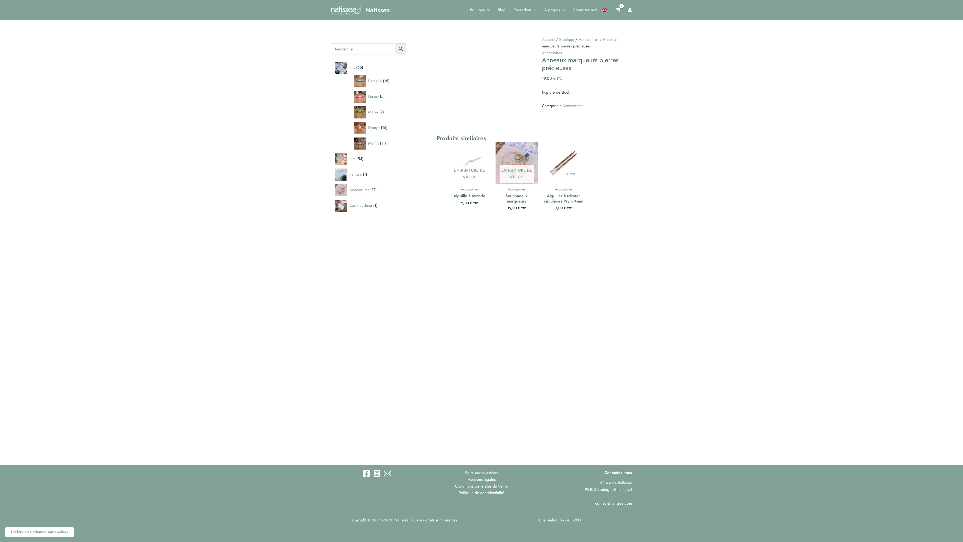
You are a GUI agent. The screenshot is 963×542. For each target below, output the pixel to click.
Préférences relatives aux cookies (39, 532)
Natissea (377, 10)
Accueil (548, 39)
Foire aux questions (481, 473)
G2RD (576, 520)
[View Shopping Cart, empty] (617, 10)
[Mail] (387, 473)
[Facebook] (366, 473)
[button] (487, 10)
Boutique (566, 39)
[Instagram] (377, 473)
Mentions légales (481, 479)
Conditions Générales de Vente (481, 486)
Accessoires (588, 39)
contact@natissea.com (613, 503)
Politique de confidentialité (481, 493)
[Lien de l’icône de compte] (629, 10)
